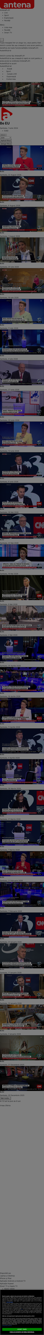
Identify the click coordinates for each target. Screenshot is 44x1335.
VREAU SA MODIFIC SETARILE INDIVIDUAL (22, 1332)
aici (22, 1309)
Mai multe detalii (10, 1302)
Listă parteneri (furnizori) (7, 1325)
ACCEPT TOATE (22, 1329)
